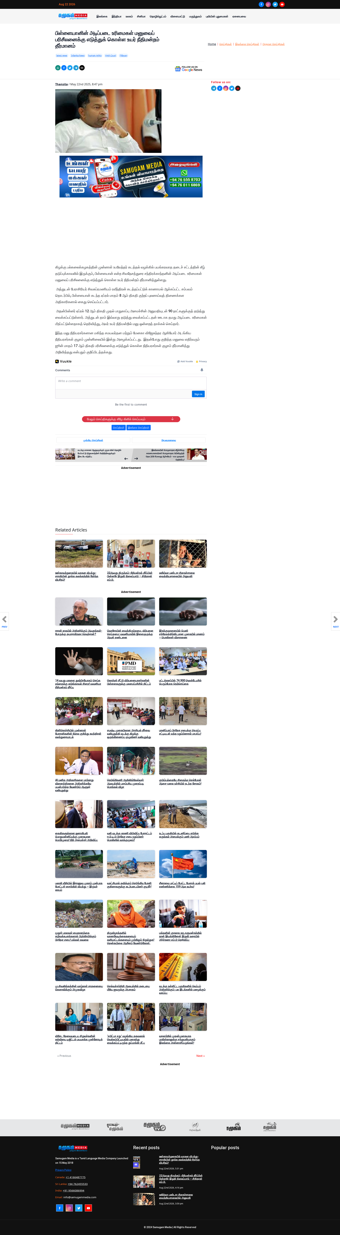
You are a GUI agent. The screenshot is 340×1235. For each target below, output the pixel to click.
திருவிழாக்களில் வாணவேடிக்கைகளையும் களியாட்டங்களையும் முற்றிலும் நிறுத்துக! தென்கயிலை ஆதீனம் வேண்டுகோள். (130, 938)
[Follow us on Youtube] (237, 88)
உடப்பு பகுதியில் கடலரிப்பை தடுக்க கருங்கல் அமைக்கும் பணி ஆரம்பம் (179, 835)
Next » (200, 1056)
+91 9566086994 (73, 1190)
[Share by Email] (82, 67)
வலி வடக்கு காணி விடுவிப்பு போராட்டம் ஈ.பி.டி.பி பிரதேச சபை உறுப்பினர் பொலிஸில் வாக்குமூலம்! (129, 837)
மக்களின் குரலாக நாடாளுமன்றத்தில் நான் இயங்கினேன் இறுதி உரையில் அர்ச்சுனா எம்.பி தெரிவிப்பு (180, 936)
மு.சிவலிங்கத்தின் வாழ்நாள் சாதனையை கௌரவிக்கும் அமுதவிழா (79, 987)
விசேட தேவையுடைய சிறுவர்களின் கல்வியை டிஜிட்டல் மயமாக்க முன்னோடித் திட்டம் (79, 1039)
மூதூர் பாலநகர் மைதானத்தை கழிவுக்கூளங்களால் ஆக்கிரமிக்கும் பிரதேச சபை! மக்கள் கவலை (75, 936)
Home (212, 44)
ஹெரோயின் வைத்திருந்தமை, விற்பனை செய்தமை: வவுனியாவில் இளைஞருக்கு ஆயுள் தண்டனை (130, 634)
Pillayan (123, 55)
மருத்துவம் (195, 16)
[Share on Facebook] (64, 67)
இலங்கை (102, 16)
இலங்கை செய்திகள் (247, 44)
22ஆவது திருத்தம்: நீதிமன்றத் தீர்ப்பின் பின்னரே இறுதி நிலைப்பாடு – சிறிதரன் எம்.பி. (129, 576)
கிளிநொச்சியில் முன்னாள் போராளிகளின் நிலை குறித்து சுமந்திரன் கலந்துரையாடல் (78, 734)
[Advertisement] (131, 234)
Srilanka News (78, 55)
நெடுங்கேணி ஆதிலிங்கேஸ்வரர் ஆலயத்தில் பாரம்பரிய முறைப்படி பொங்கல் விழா (125, 783)
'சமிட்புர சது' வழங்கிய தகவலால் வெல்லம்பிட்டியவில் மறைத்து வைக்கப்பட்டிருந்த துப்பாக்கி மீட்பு (126, 1039)
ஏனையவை (239, 16)
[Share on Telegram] (76, 67)
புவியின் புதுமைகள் (217, 16)
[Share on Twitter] (70, 67)
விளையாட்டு (178, 16)
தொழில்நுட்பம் (158, 16)
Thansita (61, 84)
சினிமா (141, 16)
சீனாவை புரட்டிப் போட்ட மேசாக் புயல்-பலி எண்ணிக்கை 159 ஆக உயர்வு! (182, 884)
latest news (61, 55)
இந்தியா (116, 16)
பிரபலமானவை (169, 440)
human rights (94, 55)
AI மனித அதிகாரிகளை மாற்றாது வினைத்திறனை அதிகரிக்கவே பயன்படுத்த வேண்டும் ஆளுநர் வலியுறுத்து (74, 785)
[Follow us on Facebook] (219, 88)
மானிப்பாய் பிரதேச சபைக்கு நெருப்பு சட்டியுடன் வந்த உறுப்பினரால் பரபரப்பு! (180, 732)
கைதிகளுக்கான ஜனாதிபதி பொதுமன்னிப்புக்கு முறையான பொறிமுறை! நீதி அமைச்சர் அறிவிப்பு (76, 837)
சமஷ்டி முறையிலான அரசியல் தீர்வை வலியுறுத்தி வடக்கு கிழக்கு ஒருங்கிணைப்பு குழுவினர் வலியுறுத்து (129, 734)
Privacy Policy (63, 1170)
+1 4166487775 (76, 1177)
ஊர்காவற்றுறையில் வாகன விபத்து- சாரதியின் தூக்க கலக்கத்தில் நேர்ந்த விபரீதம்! (76, 576)
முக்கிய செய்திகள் (93, 440)
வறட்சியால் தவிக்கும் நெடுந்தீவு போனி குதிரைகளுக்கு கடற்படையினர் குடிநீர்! (129, 884)
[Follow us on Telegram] (213, 88)
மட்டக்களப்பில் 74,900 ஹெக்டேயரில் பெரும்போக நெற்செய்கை (180, 682)
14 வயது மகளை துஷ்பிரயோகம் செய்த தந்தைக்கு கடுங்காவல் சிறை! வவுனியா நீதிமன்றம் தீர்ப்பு (78, 684)
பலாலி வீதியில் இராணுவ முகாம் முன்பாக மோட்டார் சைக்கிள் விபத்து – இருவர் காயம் (79, 886)
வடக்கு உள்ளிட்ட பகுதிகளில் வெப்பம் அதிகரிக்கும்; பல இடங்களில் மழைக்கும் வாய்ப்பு (182, 989)
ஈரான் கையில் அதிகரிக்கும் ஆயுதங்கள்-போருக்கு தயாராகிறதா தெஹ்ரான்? (78, 632)
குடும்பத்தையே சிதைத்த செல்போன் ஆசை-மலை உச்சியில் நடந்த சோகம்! (180, 781)
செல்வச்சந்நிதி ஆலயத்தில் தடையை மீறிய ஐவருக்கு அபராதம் (128, 987)
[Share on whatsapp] (58, 67)
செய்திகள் (225, 44)
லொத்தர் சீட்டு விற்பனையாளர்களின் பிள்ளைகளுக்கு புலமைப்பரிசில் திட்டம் (129, 682)
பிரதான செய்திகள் (274, 44)
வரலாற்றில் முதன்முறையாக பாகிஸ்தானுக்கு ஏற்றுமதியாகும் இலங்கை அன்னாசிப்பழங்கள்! (177, 1039)
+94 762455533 (78, 1184)
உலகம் (129, 16)
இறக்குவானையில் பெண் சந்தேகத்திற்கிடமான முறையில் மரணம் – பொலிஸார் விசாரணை (182, 634)
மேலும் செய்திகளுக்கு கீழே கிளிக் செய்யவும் (116, 419)
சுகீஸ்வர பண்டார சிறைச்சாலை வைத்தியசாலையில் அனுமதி (177, 574)
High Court (110, 55)
